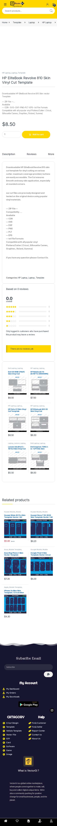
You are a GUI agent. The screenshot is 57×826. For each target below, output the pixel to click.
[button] (52, 32)
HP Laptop (47, 22)
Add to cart (38, 134)
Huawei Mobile (9, 313)
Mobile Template (15, 351)
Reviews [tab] (32, 154)
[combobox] (24, 11)
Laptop (32, 22)
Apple (6, 389)
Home (4, 22)
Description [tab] (9, 154)
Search (51, 11)
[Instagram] (52, 512)
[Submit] (48, 476)
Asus (6, 351)
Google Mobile (36, 351)
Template (17, 22)
